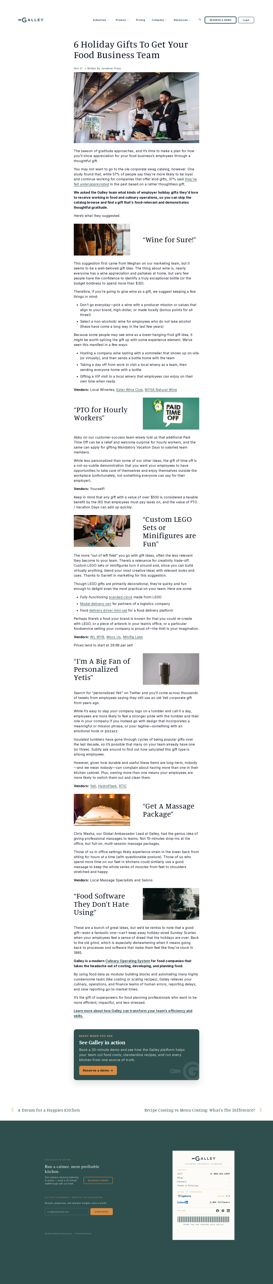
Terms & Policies (83, 1233)
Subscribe (101, 1211)
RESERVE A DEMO (220, 20)
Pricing (140, 20)
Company (158, 20)
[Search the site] (200, 19)
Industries (99, 20)
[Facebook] (217, 1210)
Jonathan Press (111, 68)
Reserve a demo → (98, 1070)
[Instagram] (222, 1210)
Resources (181, 20)
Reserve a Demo (98, 1180)
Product (121, 20)
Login (246, 20)
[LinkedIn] (228, 1210)
